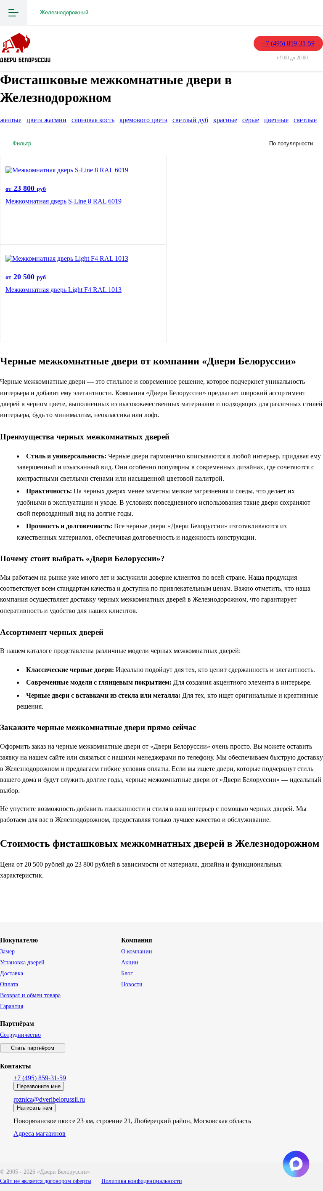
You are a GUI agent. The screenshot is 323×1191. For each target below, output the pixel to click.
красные (225, 119)
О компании (136, 951)
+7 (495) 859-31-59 (288, 43)
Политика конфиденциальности (141, 1181)
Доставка (11, 973)
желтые (10, 119)
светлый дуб (190, 119)
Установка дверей (22, 962)
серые (250, 119)
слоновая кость (92, 119)
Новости (132, 984)
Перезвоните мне (39, 1086)
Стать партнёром (32, 1048)
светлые (305, 119)
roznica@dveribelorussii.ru (49, 1099)
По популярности (291, 143)
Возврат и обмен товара (30, 995)
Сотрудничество (20, 1035)
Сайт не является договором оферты (45, 1181)
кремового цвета (143, 119)
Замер (7, 951)
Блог (127, 973)
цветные (276, 119)
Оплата (9, 984)
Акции (129, 962)
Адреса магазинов (39, 1133)
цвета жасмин (46, 119)
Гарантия (11, 1006)
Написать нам (34, 1108)
